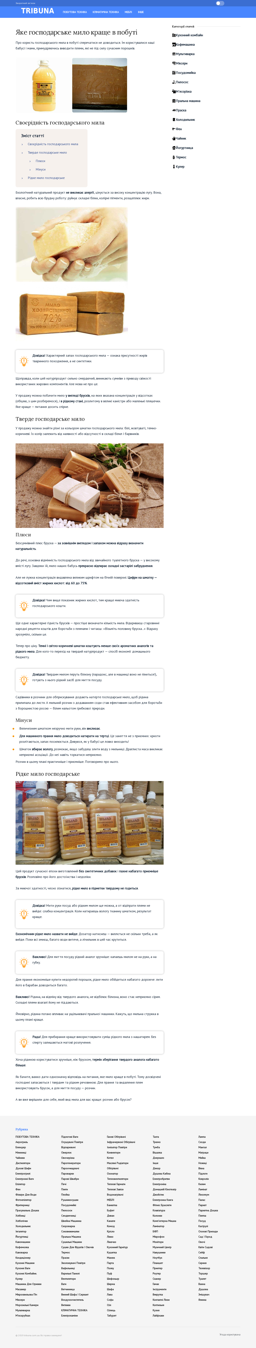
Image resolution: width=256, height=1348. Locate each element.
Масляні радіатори (117, 1163)
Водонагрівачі (115, 1194)
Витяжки (65, 1305)
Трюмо (157, 1142)
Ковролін (203, 1178)
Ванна (201, 1284)
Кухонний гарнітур (117, 1247)
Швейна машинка (71, 1221)
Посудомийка (186, 72)
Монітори (158, 1242)
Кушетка (112, 1252)
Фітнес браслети (162, 1205)
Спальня (203, 1257)
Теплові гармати (116, 1184)
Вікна (201, 1168)
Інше (141, 12)
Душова (203, 1289)
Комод (111, 1226)
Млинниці (21, 1152)
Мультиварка (185, 54)
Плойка (65, 1194)
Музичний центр (162, 1247)
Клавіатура (159, 1210)
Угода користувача (230, 1334)
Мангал (202, 1147)
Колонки (157, 1215)
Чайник (181, 138)
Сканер (157, 1278)
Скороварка (68, 1226)
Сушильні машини (71, 1242)
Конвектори (113, 1152)
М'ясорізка (184, 91)
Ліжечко (111, 1242)
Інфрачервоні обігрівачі (121, 1142)
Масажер (21, 1289)
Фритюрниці (22, 1205)
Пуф (109, 1273)
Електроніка (159, 1184)
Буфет (110, 1210)
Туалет (202, 1278)
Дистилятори (23, 1163)
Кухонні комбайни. (26, 1273)
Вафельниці (68, 1268)
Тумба (156, 1147)
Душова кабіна (162, 1173)
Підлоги (202, 1173)
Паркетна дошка (208, 1210)
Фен (179, 129)
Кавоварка (22, 1252)
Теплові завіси (115, 1189)
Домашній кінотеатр (164, 1189)
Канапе (111, 1221)
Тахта (156, 1136)
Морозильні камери (27, 1305)
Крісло (111, 1231)
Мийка (202, 1157)
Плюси (40, 161)
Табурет (111, 1315)
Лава (109, 1294)
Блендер (21, 1147)
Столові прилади (208, 1231)
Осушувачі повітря (72, 1142)
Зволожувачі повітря (73, 1263)
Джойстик (158, 1194)
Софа (110, 1299)
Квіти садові (205, 1247)
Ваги (63, 1284)
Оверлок (66, 1152)
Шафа (110, 1289)
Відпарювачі (68, 1147)
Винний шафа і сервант (74, 1294)
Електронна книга (163, 1200)
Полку (110, 1268)
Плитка (202, 1215)
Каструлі (203, 1226)
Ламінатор (158, 1226)
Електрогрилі (23, 1173)
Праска (181, 110)
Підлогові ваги (69, 1136)
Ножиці (202, 1163)
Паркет (202, 1205)
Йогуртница (184, 148)
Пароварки (67, 1173)
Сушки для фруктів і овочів (77, 1247)
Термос (181, 157)
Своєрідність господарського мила (53, 144)
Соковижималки (70, 1231)
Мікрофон (158, 1236)
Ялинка (202, 1299)
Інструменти (159, 1289)
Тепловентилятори (117, 1178)
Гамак (156, 1284)
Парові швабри (70, 1178)
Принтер (157, 1268)
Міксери (181, 63)
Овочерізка (67, 1157)
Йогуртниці (22, 1236)
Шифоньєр (113, 1278)
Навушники (159, 1252)
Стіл (109, 1305)
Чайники (20, 1157)
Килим (202, 1184)
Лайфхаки (158, 1315)
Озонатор (112, 1173)
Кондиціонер (23, 1257)
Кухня (156, 1310)
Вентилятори (68, 1278)
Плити (64, 1189)
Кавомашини (23, 1242)
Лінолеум (203, 1194)
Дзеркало (158, 1157)
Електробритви (161, 1178)
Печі (63, 1184)
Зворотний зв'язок (25, 3)
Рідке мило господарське (46, 178)
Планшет (158, 1263)
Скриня (202, 1263)
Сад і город (205, 1236)
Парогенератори (71, 1163)
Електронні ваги (25, 1178)
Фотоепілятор (23, 1200)
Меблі (128, 12)
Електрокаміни (69, 1315)
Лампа (202, 1136)
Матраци (203, 1152)
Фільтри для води (26, 1194)
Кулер (180, 166)
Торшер (203, 1273)
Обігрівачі (112, 1168)
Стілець (111, 1310)
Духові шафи (23, 1168)
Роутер (157, 1273)
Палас (201, 1200)
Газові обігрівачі (116, 1136)
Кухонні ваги (23, 1268)
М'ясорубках (23, 1315)
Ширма (111, 1284)
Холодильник (185, 119)
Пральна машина (188, 101)
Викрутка (158, 1294)
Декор (156, 1168)
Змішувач (203, 1294)
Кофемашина (185, 44)
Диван (110, 1215)
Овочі (201, 1242)
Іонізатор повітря (117, 1147)
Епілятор (20, 1184)
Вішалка (157, 1152)
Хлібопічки (22, 1221)
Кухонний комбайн (189, 35)
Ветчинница (68, 1289)
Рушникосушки (69, 1200)
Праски (65, 1257)
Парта (110, 1263)
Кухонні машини (25, 1263)
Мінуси (41, 169)
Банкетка (112, 1205)
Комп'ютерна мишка (164, 1221)
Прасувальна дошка (27, 1210)
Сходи (202, 1142)
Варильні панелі (70, 1273)
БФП (155, 1231)
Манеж (111, 1257)
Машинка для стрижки (28, 1284)
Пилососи (66, 1210)
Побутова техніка (75, 12)
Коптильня (158, 1305)
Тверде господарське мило (47, 152)
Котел (110, 1157)
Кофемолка (22, 1247)
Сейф (201, 1252)
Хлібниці (20, 1215)
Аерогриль (22, 1142)
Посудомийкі (68, 1205)
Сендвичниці (68, 1215)
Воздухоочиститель (72, 1299)
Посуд (202, 1221)
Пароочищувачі (70, 1168)
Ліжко (110, 1236)
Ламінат (202, 1189)
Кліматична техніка (106, 12)
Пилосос (182, 82)
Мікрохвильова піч (26, 1294)
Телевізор (204, 1268)
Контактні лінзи (161, 1299)
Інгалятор (21, 1231)
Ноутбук (157, 1257)
